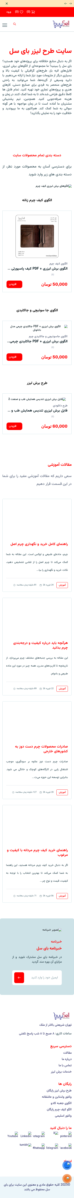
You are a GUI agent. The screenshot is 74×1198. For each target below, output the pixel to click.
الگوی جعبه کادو (61, 1103)
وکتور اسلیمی (63, 1116)
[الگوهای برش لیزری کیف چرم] (54, 186)
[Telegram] (52, 1149)
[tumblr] (25, 1149)
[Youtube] (12, 1137)
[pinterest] (66, 1137)
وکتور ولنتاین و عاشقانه (57, 1097)
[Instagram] (39, 1137)
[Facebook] (66, 1149)
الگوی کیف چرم (58, 264)
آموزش (62, 585)
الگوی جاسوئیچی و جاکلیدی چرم (48, 336)
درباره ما (67, 1059)
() (28, 12)
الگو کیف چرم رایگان (59, 1109)
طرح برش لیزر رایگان (59, 1090)
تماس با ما (65, 1065)
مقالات (67, 1053)
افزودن (13, 284)
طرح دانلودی (60, 406)
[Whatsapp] (39, 1149)
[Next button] (70, 3)
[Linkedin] (25, 1137)
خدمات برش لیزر (61, 1072)
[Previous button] (65, 3)
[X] (52, 1137)
